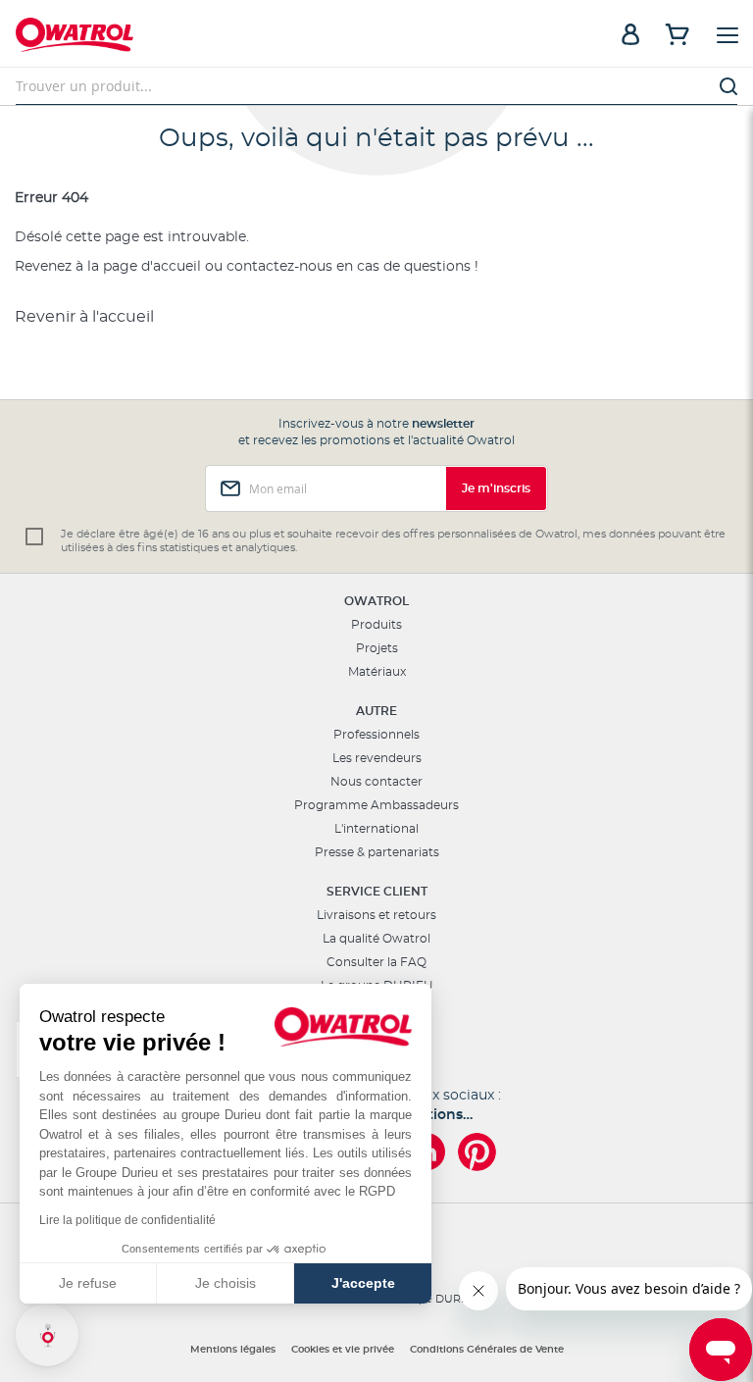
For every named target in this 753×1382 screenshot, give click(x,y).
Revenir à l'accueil (84, 317)
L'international (376, 829)
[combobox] (376, 86)
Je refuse (88, 1283)
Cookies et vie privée (342, 1350)
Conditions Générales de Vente (487, 1350)
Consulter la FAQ (376, 962)
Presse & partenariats (377, 852)
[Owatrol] (196, 37)
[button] (47, 1335)
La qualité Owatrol (376, 939)
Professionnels (376, 735)
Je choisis (225, 1283)
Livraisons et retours (376, 915)
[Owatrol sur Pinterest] (477, 1152)
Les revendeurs (377, 758)
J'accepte (363, 1283)
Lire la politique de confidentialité (127, 1220)
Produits (376, 625)
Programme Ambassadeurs (376, 805)
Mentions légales (233, 1350)
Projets (377, 648)
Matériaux (377, 672)
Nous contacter (376, 782)
